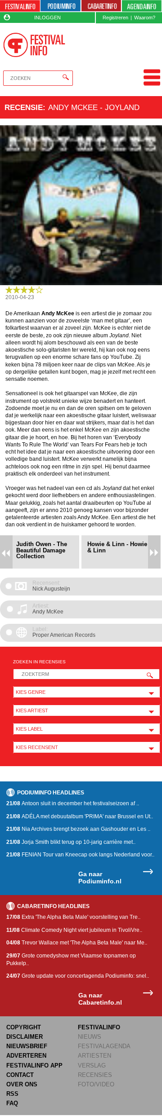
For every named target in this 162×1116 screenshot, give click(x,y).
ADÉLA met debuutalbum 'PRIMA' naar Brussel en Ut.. (79, 816)
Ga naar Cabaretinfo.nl (100, 999)
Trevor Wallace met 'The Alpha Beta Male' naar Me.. (76, 943)
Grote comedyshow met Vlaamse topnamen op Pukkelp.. (71, 959)
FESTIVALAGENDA (104, 1046)
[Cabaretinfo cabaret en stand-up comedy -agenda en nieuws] (101, 6)
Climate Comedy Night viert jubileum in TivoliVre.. (74, 930)
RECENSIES (95, 1075)
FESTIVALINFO (99, 1027)
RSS (12, 1093)
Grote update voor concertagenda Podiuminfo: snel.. (77, 976)
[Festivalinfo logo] (34, 45)
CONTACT (20, 1075)
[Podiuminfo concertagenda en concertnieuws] (60, 6)
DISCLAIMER (24, 1036)
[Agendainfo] (142, 6)
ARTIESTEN (94, 1055)
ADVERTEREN (26, 1055)
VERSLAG (92, 1065)
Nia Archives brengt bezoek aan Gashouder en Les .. (78, 829)
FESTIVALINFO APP (34, 1065)
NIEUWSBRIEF (26, 1046)
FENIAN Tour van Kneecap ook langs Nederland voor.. (80, 854)
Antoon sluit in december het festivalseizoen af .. (72, 803)
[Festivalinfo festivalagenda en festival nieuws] (20, 6)
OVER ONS (21, 1084)
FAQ (12, 1103)
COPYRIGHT (23, 1027)
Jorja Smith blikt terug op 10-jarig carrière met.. (70, 842)
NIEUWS (89, 1036)
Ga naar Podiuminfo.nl (100, 878)
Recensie (23, 107)
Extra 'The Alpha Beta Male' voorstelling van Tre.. (73, 917)
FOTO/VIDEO (96, 1084)
